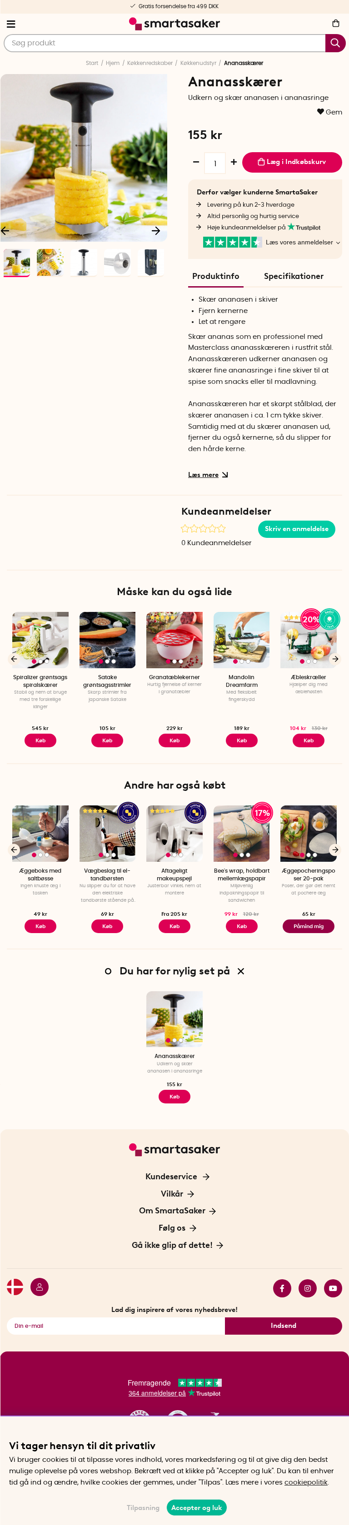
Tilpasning (143, 1508)
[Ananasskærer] (174, 1019)
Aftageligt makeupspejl (174, 874)
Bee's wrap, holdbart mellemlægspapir (241, 874)
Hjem (113, 63)
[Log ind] (36, 1288)
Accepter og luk (196, 1508)
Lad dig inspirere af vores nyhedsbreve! (174, 1310)
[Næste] (156, 230)
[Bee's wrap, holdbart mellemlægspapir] (242, 833)
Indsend (283, 1325)
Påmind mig (309, 926)
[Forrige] (14, 659)
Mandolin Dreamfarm (242, 681)
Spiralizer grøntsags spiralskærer (40, 681)
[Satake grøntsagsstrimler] (108, 640)
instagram (304, 1288)
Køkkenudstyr (198, 63)
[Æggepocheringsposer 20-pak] (308, 833)
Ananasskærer (175, 1056)
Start (92, 63)
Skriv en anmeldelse (297, 529)
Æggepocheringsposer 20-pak (308, 874)
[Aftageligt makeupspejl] (174, 833)
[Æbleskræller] (308, 640)
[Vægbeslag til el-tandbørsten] (108, 833)
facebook (278, 1288)
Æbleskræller (308, 677)
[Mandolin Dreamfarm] (242, 640)
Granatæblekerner (174, 677)
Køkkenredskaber (150, 63)
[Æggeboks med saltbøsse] (40, 833)
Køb (107, 740)
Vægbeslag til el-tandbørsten (107, 874)
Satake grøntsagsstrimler (107, 681)
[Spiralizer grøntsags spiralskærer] (40, 640)
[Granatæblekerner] (174, 640)
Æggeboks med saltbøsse (40, 874)
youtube (329, 1288)
